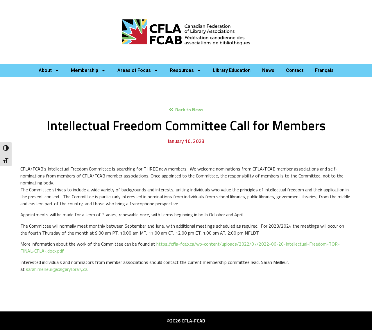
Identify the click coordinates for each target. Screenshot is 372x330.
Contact (294, 70)
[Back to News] (171, 109)
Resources (182, 70)
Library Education (232, 70)
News (268, 70)
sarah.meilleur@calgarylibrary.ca (56, 269)
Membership (84, 70)
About (45, 70)
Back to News (189, 109)
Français (324, 70)
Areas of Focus (134, 70)
